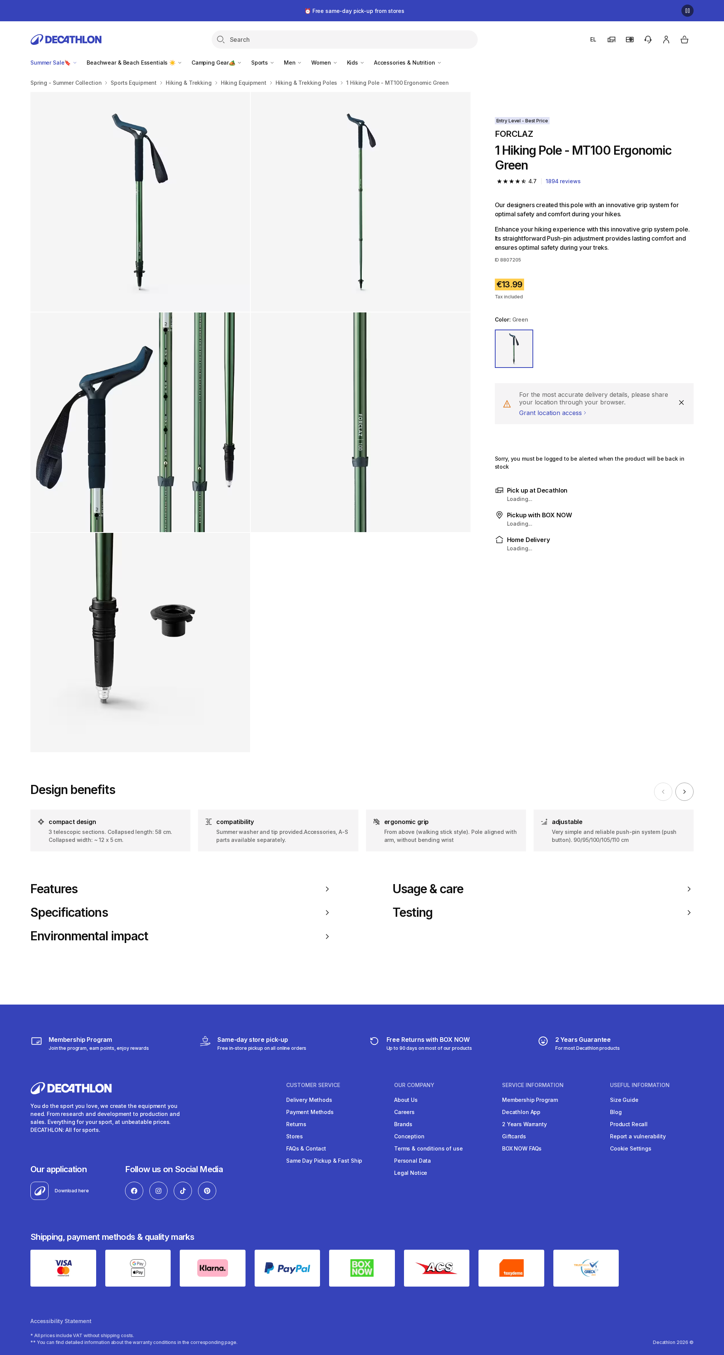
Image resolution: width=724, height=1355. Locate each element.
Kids (353, 62)
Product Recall (629, 1124)
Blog (615, 1112)
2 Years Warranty (524, 1124)
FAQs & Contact (306, 1148)
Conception (409, 1136)
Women (321, 62)
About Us (406, 1100)
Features (54, 889)
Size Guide (624, 1100)
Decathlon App (521, 1112)
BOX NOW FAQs (522, 1148)
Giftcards (514, 1136)
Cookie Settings (630, 1148)
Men (290, 62)
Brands (403, 1124)
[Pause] (687, 11)
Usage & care (428, 889)
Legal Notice (410, 1173)
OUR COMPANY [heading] (414, 1085)
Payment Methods (310, 1112)
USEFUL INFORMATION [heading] (640, 1085)
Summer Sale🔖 (51, 62)
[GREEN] (514, 349)
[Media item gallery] (250, 422)
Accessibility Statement (61, 1321)
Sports (260, 62)
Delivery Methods (309, 1100)
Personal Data (412, 1160)
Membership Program (530, 1100)
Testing (412, 912)
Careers (404, 1112)
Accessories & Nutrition (405, 62)
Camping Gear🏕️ (214, 62)
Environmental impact (89, 936)
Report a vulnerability (638, 1136)
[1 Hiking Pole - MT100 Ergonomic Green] (140, 202)
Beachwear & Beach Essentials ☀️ (132, 62)
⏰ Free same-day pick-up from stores (354, 11)
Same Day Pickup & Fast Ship (324, 1160)
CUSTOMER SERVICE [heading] (313, 1085)
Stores (294, 1136)
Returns (296, 1124)
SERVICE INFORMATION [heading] (533, 1085)
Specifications (69, 912)
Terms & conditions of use (428, 1148)
